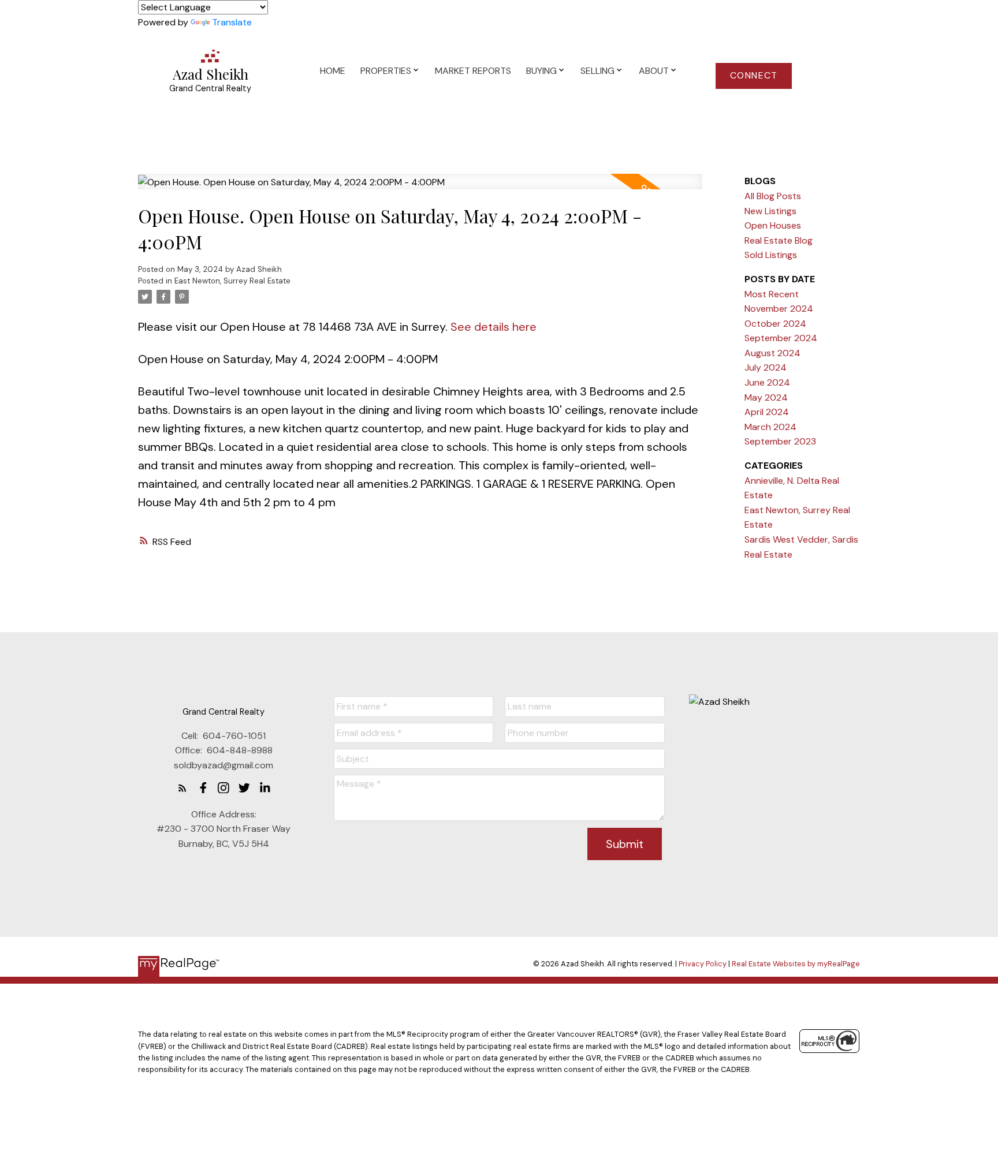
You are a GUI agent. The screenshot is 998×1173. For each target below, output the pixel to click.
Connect (754, 75)
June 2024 (767, 382)
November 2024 (778, 308)
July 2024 (765, 367)
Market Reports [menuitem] (473, 71)
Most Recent (771, 294)
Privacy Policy (703, 964)
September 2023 (780, 441)
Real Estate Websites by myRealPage (796, 964)
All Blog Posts (772, 196)
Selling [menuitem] (597, 71)
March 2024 (770, 427)
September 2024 (780, 338)
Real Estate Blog (778, 240)
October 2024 (775, 323)
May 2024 (766, 397)
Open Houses (772, 225)
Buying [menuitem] (541, 71)
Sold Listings (770, 255)
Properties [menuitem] (385, 71)
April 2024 (766, 412)
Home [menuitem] (332, 71)
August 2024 (772, 353)
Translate (232, 22)
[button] (754, 76)
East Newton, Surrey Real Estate (232, 281)
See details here (493, 326)
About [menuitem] (654, 71)
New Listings (770, 211)
